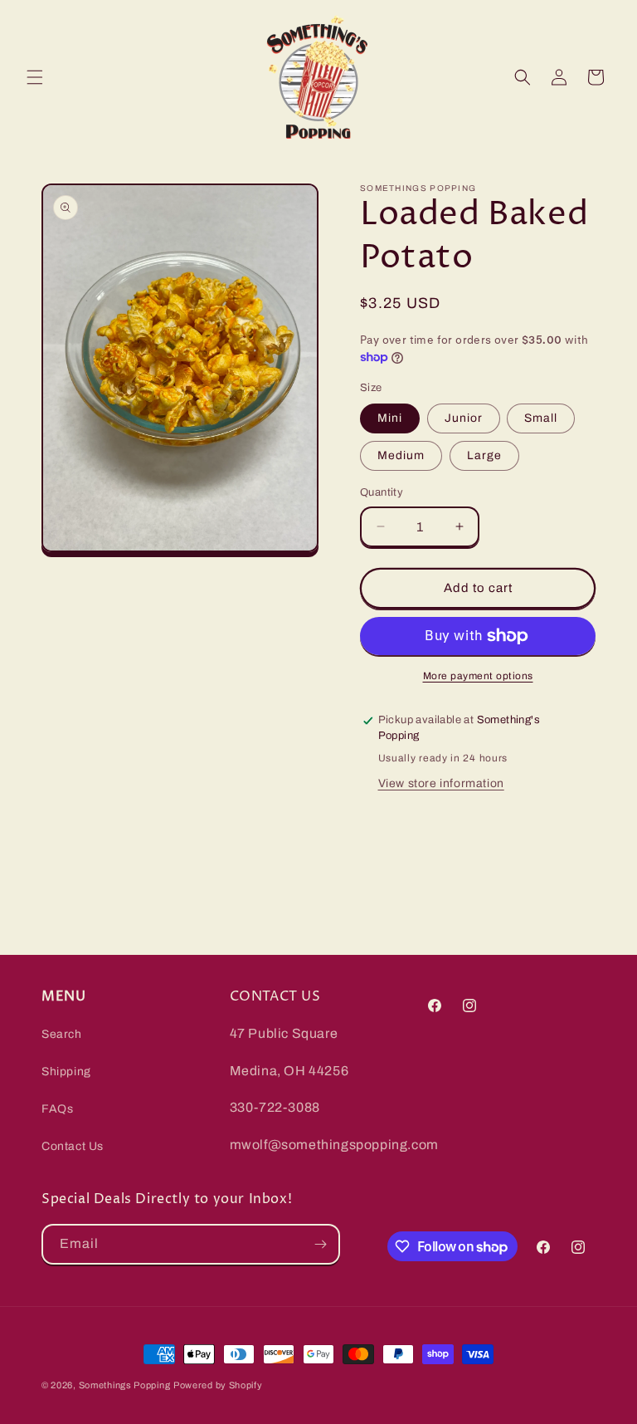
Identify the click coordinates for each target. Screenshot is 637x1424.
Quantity (381, 492)
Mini (389, 418)
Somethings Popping (125, 1385)
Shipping (66, 1071)
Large (484, 455)
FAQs (57, 1109)
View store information (441, 783)
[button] (35, 77)
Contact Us (72, 1146)
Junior (464, 418)
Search (61, 1034)
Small (540, 418)
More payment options (478, 676)
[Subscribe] (320, 1244)
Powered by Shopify (218, 1385)
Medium (401, 455)
